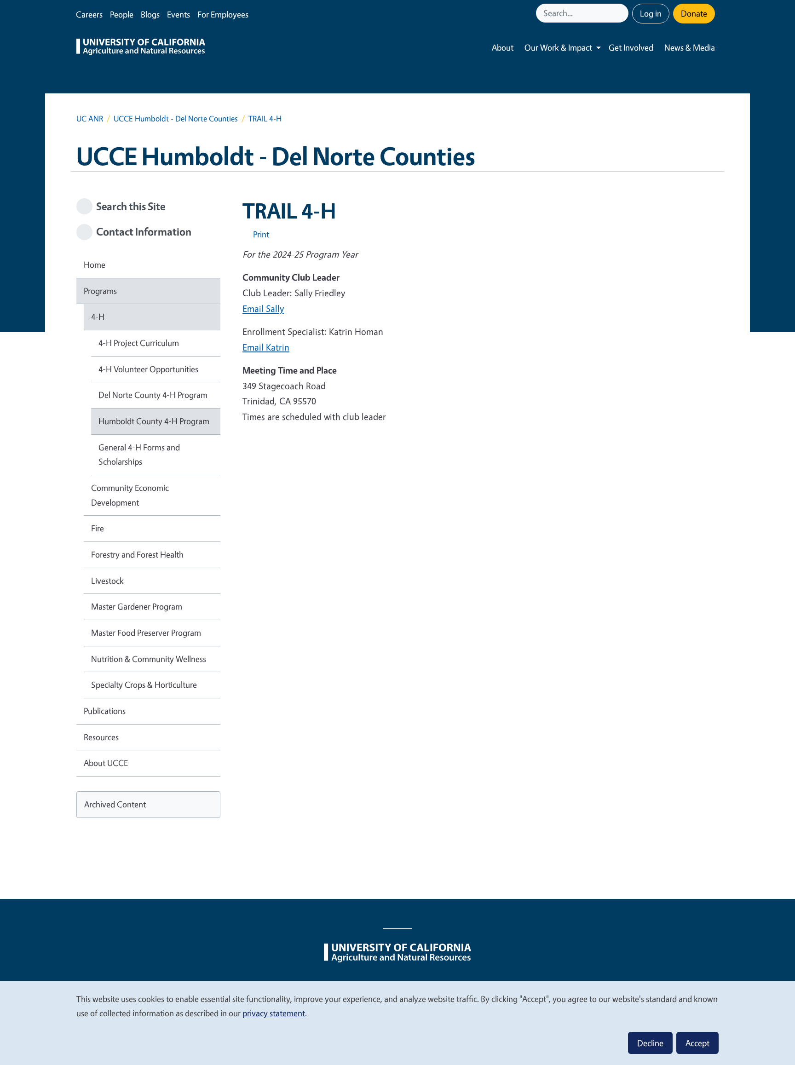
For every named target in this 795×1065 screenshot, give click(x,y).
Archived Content (115, 804)
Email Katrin (265, 347)
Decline (650, 1042)
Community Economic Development (130, 495)
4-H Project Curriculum (138, 342)
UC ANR (89, 118)
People (121, 14)
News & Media (689, 47)
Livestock (107, 580)
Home (94, 264)
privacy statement (273, 1013)
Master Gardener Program (136, 606)
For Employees (222, 14)
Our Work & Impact (558, 47)
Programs (100, 290)
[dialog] (397, 1022)
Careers (89, 14)
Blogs (150, 14)
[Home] (140, 48)
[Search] (622, 13)
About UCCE (106, 762)
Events (178, 14)
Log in (651, 13)
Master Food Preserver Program (146, 632)
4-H (97, 316)
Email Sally (263, 308)
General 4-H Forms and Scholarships (139, 454)
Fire (97, 528)
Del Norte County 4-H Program (152, 394)
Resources (101, 737)
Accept (697, 1042)
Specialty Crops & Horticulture (144, 684)
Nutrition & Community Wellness (148, 658)
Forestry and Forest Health (137, 554)
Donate (694, 13)
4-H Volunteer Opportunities (148, 368)
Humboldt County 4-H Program (153, 420)
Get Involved (631, 47)
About (502, 47)
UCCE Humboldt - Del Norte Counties (176, 118)
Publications (105, 710)
